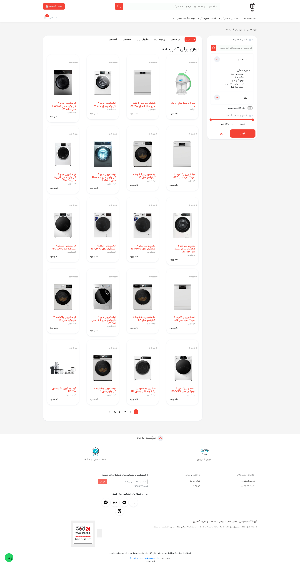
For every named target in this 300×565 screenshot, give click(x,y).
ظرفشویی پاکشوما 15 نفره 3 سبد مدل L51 (184, 319)
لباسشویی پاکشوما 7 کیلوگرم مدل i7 (64, 319)
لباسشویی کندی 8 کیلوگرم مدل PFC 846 (64, 247)
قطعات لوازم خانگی (208, 18)
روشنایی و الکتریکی (229, 18)
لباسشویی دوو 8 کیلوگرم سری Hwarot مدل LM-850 (64, 106)
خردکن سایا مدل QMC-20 (183, 105)
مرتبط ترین (175, 39)
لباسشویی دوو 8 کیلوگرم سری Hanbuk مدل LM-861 (104, 177)
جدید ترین (190, 39)
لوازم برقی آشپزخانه (234, 29)
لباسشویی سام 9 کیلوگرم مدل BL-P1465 (142, 247)
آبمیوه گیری (71, 394)
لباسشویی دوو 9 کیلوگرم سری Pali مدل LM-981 (103, 320)
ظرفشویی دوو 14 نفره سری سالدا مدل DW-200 (142, 105)
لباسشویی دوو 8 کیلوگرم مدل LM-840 (104, 105)
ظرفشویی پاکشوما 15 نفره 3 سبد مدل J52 (184, 176)
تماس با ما (177, 18)
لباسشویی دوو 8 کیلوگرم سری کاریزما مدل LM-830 (65, 177)
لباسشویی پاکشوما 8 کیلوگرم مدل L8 (144, 319)
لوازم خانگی (190, 18)
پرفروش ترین (142, 39)
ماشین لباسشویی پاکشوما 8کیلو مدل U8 (143, 390)
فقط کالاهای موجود (236, 108)
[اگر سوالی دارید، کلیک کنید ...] (9, 557)
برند (245, 98)
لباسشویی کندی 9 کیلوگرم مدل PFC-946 (183, 390)
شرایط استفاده (248, 481)
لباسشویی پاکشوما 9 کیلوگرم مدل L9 (104, 390)
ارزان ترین (126, 39)
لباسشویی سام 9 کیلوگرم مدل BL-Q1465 (103, 247)
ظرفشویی (151, 109)
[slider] (211, 119)
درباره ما (196, 486)
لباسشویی (111, 109)
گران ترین (112, 39)
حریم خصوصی (248, 486)
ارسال (102, 481)
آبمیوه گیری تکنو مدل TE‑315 (64, 390)
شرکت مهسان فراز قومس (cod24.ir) (144, 558)
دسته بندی (242, 60)
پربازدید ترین (159, 39)
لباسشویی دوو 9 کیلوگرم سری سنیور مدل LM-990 (184, 248)
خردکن (192, 109)
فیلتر (243, 133)
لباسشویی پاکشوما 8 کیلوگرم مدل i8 (144, 176)
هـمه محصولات (249, 18)
